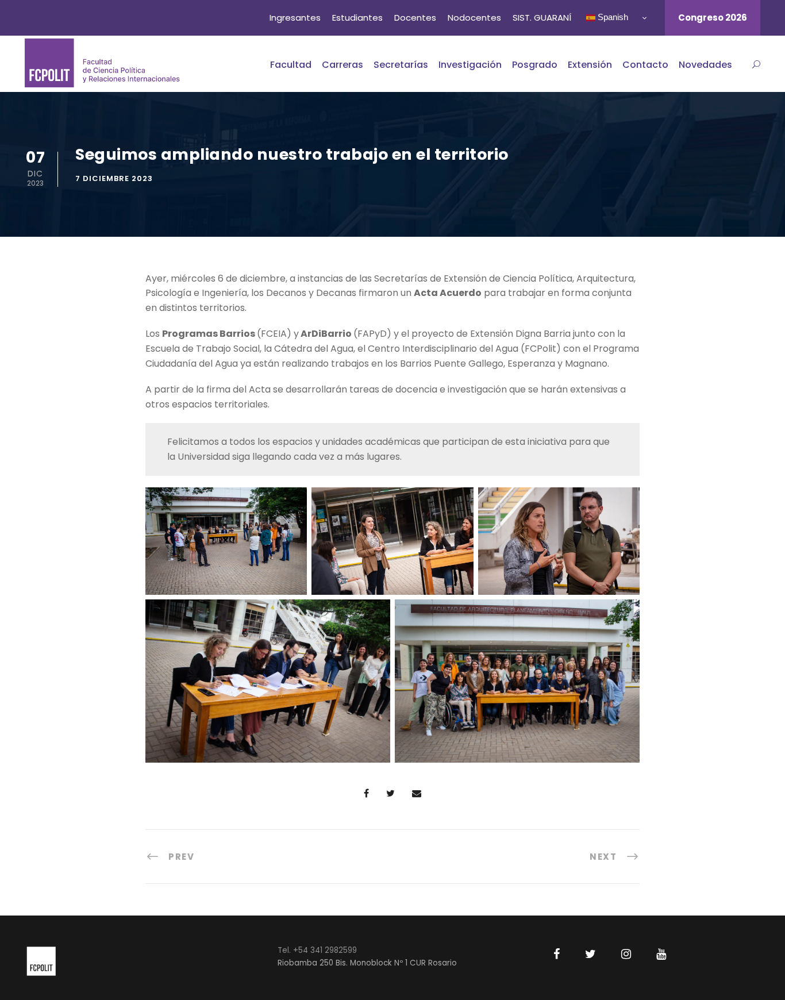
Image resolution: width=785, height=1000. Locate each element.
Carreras (342, 64)
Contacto (645, 64)
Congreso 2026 (712, 17)
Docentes (415, 17)
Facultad (290, 64)
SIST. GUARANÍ (542, 17)
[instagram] (626, 954)
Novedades (705, 64)
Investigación (470, 64)
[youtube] (661, 954)
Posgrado (534, 64)
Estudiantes (357, 17)
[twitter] (590, 954)
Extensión (590, 64)
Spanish (611, 17)
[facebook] (556, 954)
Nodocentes (474, 17)
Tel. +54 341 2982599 (317, 950)
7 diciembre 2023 (114, 178)
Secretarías (401, 64)
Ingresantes (295, 17)
